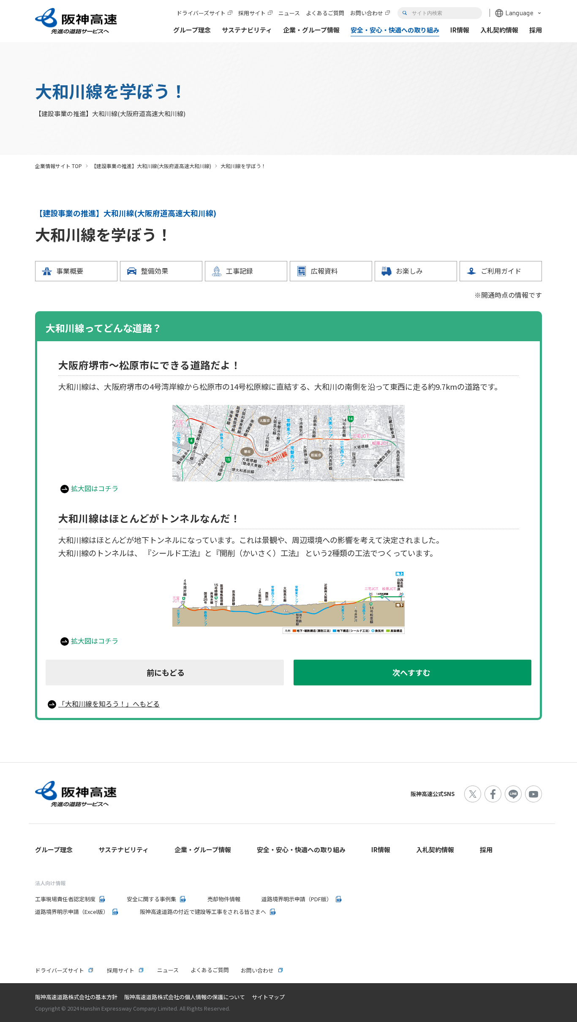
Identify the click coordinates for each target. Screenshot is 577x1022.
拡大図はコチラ (94, 488)
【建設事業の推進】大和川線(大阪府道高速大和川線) (151, 165)
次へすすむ (411, 672)
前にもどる (166, 672)
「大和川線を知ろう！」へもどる (109, 704)
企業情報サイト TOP (58, 165)
